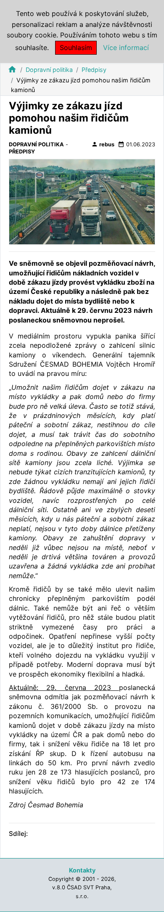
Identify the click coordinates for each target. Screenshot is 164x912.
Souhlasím (76, 47)
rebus (102, 144)
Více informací (126, 47)
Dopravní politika (49, 69)
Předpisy (94, 69)
